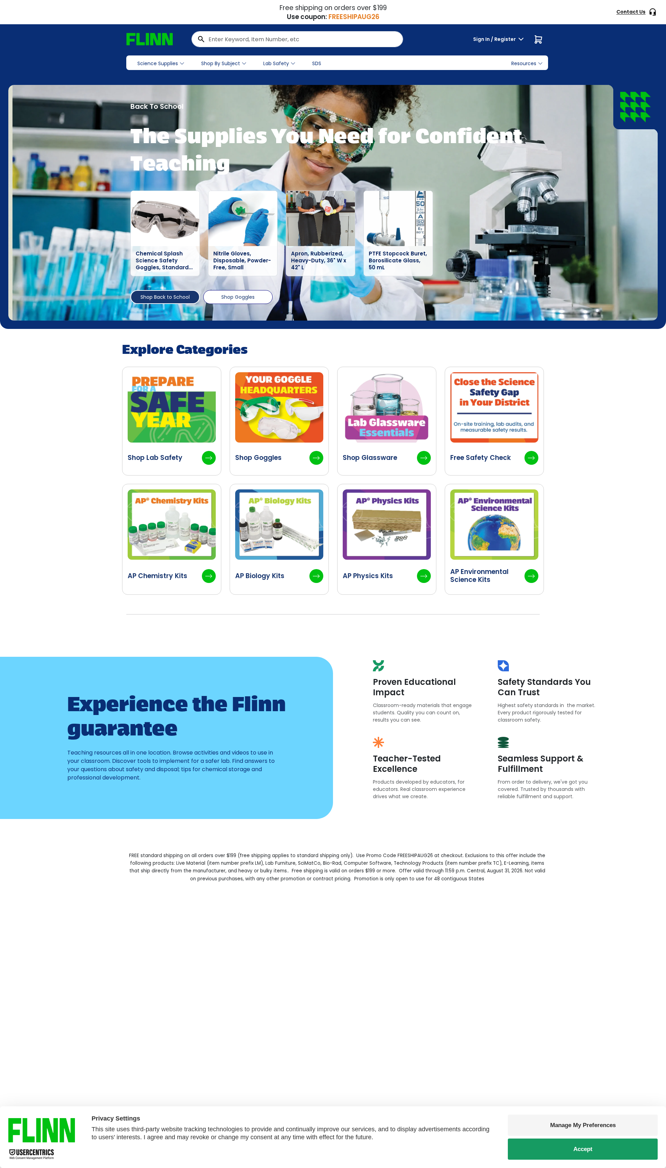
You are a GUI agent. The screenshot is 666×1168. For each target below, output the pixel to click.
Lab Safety (276, 63)
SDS (316, 63)
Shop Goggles (238, 297)
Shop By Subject (220, 63)
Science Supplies (157, 63)
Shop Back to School (165, 297)
